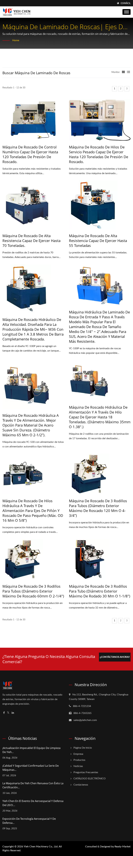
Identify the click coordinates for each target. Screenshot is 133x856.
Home (15, 40)
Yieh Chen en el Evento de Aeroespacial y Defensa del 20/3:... (32, 803)
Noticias (78, 766)
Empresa (78, 754)
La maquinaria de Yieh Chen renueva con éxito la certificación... (32, 785)
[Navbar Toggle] (126, 12)
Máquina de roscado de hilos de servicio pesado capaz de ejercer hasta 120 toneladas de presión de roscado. (98, 154)
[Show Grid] (123, 72)
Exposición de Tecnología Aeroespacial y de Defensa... (29, 821)
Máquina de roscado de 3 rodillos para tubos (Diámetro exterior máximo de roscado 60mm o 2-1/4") (33, 591)
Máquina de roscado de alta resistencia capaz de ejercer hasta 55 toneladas (98, 240)
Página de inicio (82, 747)
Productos (79, 760)
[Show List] (128, 72)
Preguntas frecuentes (85, 772)
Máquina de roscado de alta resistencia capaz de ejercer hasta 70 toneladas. (31, 240)
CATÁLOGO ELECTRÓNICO (89, 778)
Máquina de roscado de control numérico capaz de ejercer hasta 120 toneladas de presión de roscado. (30, 154)
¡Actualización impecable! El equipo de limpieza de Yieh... (31, 750)
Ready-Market (123, 846)
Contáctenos (80, 784)
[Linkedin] (13, 713)
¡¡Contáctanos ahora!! (115, 657)
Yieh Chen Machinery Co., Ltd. (41, 846)
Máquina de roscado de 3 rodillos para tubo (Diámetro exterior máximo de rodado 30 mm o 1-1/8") (99, 591)
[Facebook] (4, 713)
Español (126, 3)
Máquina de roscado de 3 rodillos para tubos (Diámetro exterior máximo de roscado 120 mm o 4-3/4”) (98, 508)
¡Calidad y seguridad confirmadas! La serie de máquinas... (30, 768)
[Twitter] (8, 713)
